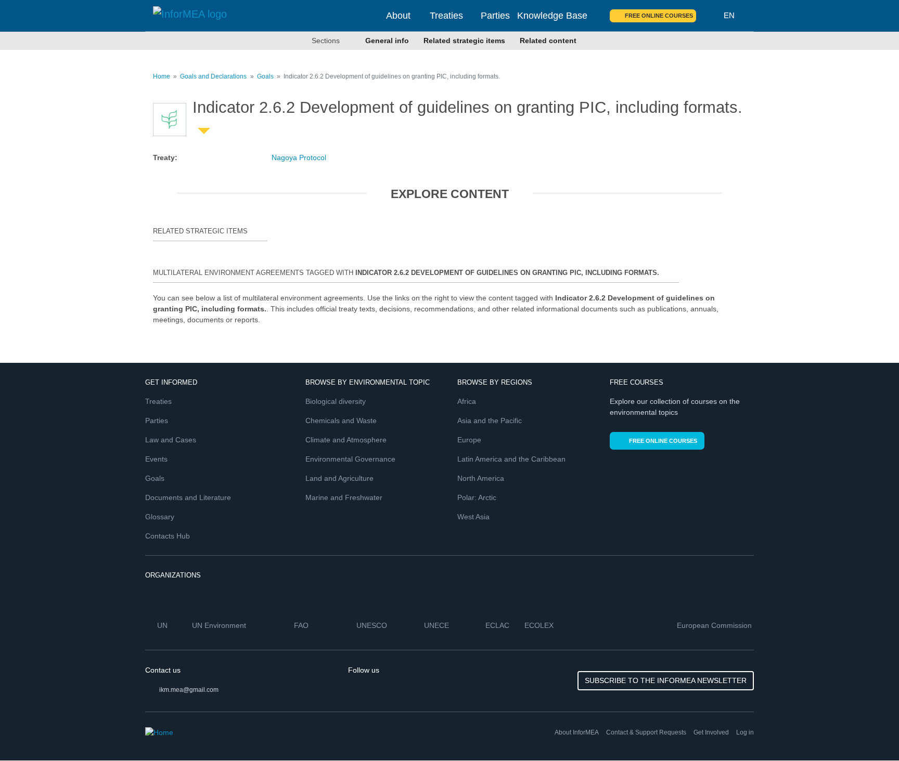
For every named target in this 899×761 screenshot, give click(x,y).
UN (163, 625)
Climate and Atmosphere (346, 440)
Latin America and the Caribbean (511, 459)
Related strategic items (464, 40)
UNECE (437, 625)
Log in (745, 732)
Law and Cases (170, 440)
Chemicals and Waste (341, 420)
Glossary (159, 517)
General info (387, 40)
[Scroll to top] (868, 730)
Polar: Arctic (476, 497)
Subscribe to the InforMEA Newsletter (666, 680)
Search (710, 15)
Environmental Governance (350, 459)
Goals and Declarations (213, 76)
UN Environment (220, 625)
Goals (265, 76)
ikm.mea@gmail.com (189, 689)
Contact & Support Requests (646, 732)
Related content (548, 40)
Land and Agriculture (339, 478)
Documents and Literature (188, 497)
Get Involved (711, 732)
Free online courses (659, 15)
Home (161, 76)
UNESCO (372, 625)
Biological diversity (335, 401)
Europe (469, 440)
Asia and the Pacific (489, 420)
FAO (302, 625)
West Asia (473, 517)
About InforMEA (577, 732)
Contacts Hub (167, 536)
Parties (495, 15)
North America (480, 478)
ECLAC (498, 625)
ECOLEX (540, 625)
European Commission (715, 625)
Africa (466, 401)
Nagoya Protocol (299, 157)
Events (156, 459)
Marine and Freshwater (343, 497)
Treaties (446, 15)
